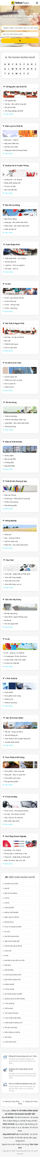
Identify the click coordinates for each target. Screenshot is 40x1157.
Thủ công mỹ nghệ (11, 1013)
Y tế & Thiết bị (11, 678)
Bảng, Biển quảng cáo (12, 183)
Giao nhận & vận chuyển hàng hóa (17, 738)
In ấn (7, 639)
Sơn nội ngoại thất (11, 624)
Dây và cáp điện (10, 459)
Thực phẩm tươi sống (12, 778)
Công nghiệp (9, 907)
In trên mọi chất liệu (11, 663)
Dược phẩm (8, 692)
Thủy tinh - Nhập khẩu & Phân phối (17, 857)
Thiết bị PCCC (9, 387)
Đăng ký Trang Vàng (12, 1101)
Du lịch (7, 932)
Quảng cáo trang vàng (21, 1070)
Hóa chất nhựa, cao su (13, 584)
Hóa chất (10, 560)
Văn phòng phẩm (10, 505)
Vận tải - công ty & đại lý (14, 732)
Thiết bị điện (8, 456)
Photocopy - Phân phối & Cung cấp (17, 498)
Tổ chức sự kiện (10, 186)
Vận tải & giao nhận (14, 718)
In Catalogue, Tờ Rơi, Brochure (15, 656)
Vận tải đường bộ (11, 735)
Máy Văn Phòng (10, 495)
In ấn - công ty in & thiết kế (14, 653)
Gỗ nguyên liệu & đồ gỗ (16, 87)
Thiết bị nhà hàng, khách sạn (15, 419)
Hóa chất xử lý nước (12, 581)
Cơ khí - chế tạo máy (11, 305)
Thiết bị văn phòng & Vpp (16, 481)
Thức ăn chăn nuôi (11, 541)
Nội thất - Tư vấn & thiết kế (14, 337)
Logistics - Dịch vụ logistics (15, 265)
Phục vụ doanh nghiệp (13, 927)
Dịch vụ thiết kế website (22, 1083)
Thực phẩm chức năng (12, 696)
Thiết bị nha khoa (10, 703)
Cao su (7, 898)
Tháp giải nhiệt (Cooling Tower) (15, 150)
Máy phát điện (9, 466)
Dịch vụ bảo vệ (9, 384)
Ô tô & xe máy (11, 797)
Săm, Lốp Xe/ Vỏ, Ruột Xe (13, 817)
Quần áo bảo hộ (10, 229)
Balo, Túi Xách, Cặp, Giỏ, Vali (14, 860)
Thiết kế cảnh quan (11, 344)
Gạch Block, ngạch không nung (15, 617)
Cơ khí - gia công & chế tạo (14, 298)
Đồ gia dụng (11, 402)
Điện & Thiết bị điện (13, 442)
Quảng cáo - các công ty (13, 179)
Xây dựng (8, 1037)
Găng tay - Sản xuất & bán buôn (16, 222)
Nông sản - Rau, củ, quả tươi (14, 775)
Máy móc (8, 965)
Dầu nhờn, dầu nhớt (11, 821)
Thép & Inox (9, 1008)
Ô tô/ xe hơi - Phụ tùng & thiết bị (16, 811)
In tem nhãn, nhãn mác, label (15, 660)
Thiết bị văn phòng (11, 502)
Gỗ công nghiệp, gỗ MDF (14, 111)
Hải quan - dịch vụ (11, 268)
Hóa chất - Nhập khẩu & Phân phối (17, 574)
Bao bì (7, 888)
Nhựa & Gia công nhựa (13, 975)
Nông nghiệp (11, 520)
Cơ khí (8, 284)
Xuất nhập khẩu (13, 244)
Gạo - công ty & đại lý (12, 538)
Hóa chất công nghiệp (13, 577)
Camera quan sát (10, 377)
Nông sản (7, 534)
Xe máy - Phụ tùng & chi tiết (14, 814)
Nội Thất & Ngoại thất (14, 323)
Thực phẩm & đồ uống (14, 757)
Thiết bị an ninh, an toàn (13, 380)
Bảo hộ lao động (12, 205)
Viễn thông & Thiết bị (12, 1032)
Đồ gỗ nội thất (10, 107)
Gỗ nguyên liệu (10, 100)
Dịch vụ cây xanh (10, 347)
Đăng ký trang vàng (23, 1056)
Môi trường (9, 970)
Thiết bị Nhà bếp (11, 416)
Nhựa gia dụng (10, 426)
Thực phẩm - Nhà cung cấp (14, 771)
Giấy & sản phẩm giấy (12, 941)
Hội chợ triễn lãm (10, 190)
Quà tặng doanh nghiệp (15, 836)
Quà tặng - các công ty (12, 850)
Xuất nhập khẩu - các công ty (15, 258)
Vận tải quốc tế (10, 262)
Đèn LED (7, 341)
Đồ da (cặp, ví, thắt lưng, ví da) (15, 853)
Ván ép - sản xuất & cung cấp (15, 104)
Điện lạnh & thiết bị (14, 126)
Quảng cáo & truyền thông (17, 165)
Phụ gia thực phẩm (11, 781)
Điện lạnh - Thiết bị (11, 140)
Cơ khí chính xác (10, 301)
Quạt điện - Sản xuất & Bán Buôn (17, 423)
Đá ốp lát (7, 620)
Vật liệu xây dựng (13, 599)
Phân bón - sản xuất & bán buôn (16, 545)
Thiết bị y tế (8, 699)
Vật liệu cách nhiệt (11, 147)
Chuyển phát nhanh (12, 742)
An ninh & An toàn (13, 363)
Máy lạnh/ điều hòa (11, 143)
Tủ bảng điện (9, 462)
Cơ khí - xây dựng (10, 308)
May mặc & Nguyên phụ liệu (15, 960)
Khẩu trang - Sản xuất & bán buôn (16, 226)
